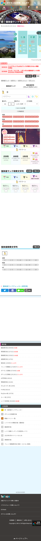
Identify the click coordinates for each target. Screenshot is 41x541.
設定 (29, 171)
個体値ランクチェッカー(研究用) (15, 286)
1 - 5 (11, 260)
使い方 (29, 76)
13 (32, 117)
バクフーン (22, 149)
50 (4, 188)
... (6, 191)
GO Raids (3, 509)
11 (26, 117)
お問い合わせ (28, 520)
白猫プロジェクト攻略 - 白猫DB (10, 500)
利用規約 (11, 520)
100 (7, 188)
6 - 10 (19, 260)
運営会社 (19, 520)
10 (22, 117)
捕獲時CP (14, 80)
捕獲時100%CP (22, 80)
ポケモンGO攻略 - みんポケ (18, 2)
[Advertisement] (20, 221)
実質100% (32, 80)
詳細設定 (21, 111)
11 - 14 (28, 260)
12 (29, 117)
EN (38, 76)
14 (35, 117)
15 (37, 117)
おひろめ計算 (21, 108)
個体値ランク (11, 86)
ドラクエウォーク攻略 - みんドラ (10, 505)
